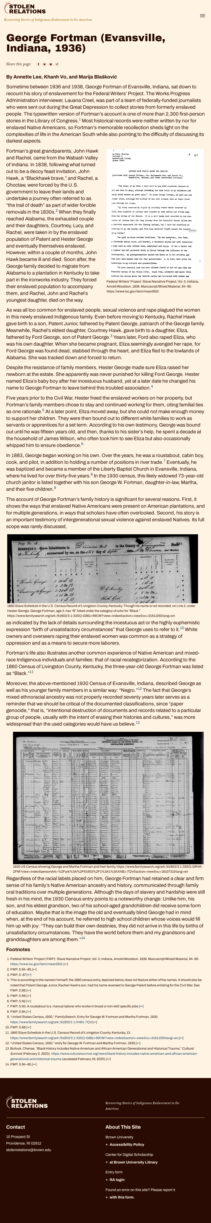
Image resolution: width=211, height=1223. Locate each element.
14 (83, 938)
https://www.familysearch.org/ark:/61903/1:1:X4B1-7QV (50, 1022)
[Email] (50, 64)
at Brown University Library (134, 1162)
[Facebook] (38, 64)
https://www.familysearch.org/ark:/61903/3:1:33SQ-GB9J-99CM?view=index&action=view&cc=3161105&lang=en (94, 1038)
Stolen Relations (27, 9)
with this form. (122, 1197)
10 (182, 628)
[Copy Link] (56, 64)
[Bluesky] (44, 64)
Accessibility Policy (127, 1144)
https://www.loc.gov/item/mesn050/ (36, 964)
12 (140, 689)
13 (138, 722)
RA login (117, 1180)
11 (31, 672)
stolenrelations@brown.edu (28, 1150)
